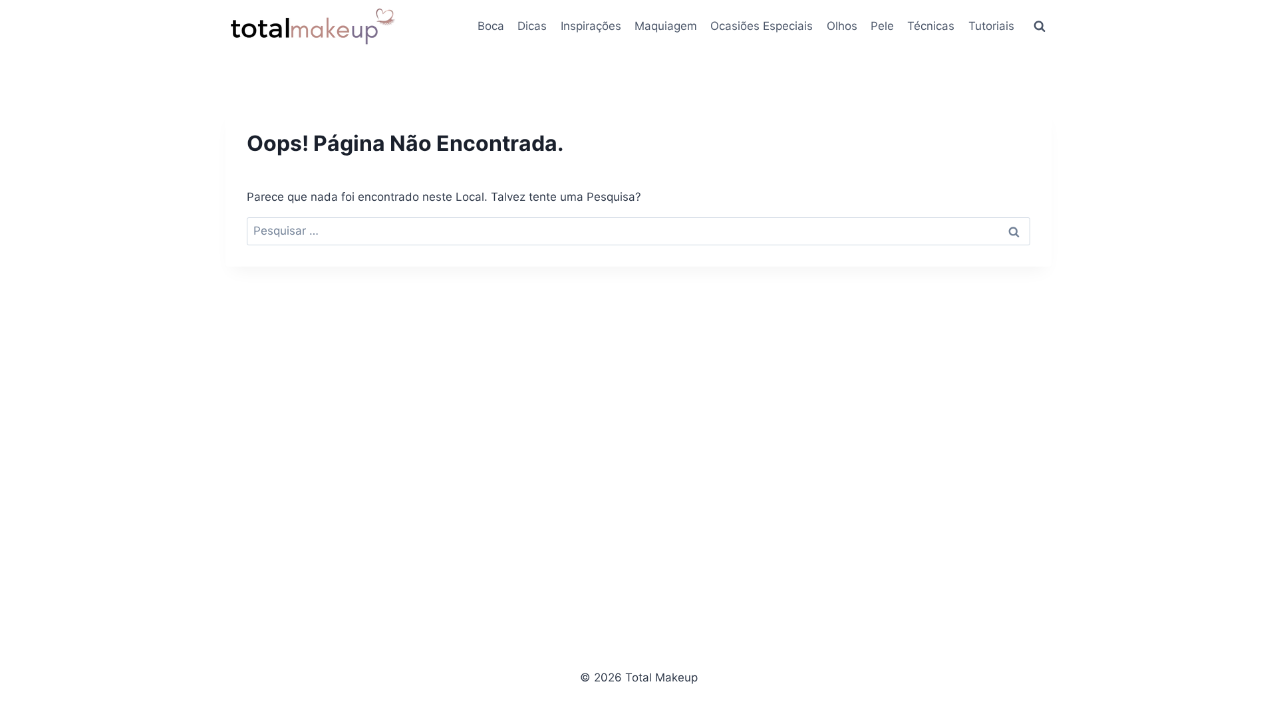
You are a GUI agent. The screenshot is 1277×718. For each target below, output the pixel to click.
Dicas (532, 26)
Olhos (842, 26)
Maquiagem (666, 26)
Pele (882, 26)
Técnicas (930, 26)
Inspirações (591, 26)
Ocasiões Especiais (761, 26)
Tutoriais (991, 26)
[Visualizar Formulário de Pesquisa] (1040, 27)
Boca (491, 26)
